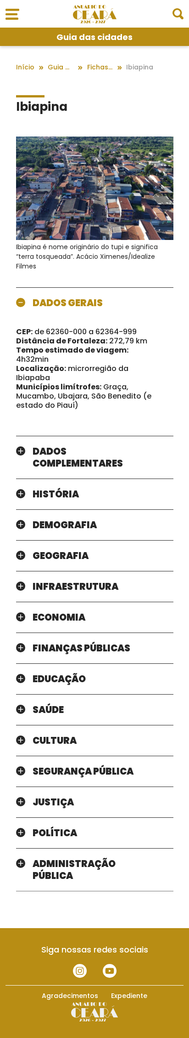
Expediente (129, 995)
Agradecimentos (70, 995)
